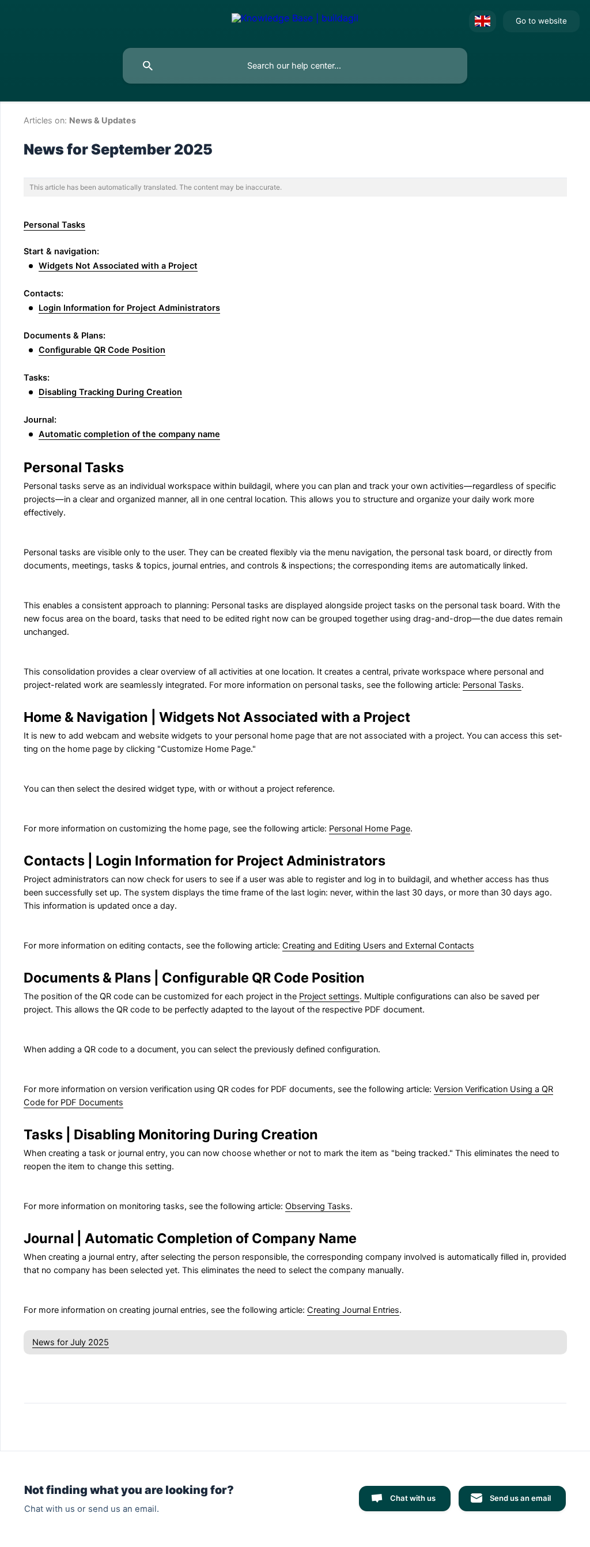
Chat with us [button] (413, 1498)
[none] (295, 21)
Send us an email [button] (520, 1498)
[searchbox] (295, 66)
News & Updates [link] (102, 120)
